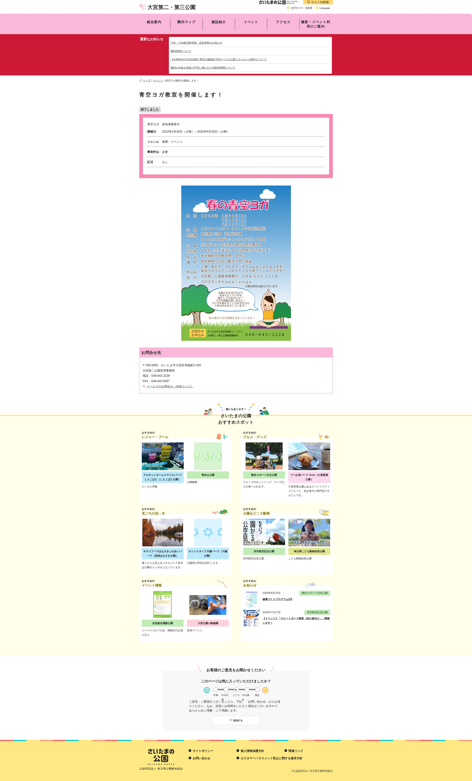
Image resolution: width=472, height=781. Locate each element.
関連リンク (296, 750)
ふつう (236, 695)
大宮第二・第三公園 (172, 7)
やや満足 (245, 695)
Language (325, 8)
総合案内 (154, 22)
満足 (257, 695)
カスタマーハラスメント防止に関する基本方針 (272, 758)
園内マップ (186, 22)
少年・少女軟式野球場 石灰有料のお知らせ (196, 42)
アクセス (283, 22)
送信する (238, 720)
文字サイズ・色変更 (302, 8)
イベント (251, 22)
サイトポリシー (203, 750)
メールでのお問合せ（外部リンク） (170, 386)
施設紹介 (218, 22)
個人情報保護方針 (252, 750)
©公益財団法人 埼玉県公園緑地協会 (312, 770)
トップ (147, 80)
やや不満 (224, 695)
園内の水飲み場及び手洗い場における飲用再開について (203, 67)
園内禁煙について (181, 51)
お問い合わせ (201, 758)
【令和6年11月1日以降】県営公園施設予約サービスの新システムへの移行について (219, 59)
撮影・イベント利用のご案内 (315, 24)
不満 (215, 695)
